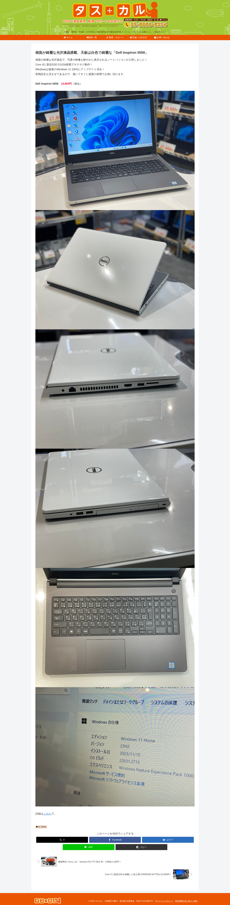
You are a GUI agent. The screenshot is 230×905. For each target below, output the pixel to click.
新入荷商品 (42, 827)
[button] (141, 847)
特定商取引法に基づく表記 (186, 901)
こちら (47, 813)
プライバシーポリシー (164, 901)
